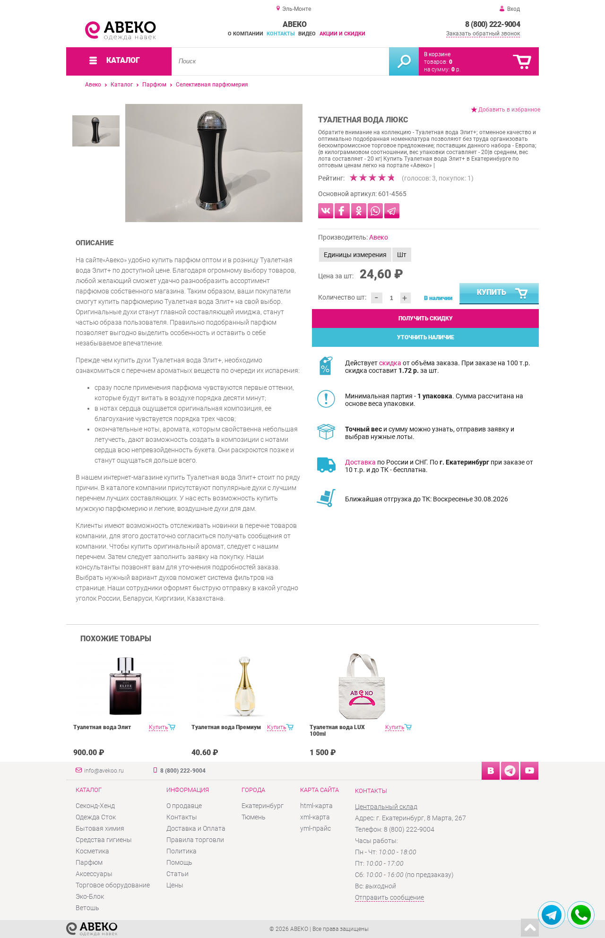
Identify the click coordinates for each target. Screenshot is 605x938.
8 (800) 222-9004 (492, 24)
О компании (245, 34)
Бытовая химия (100, 828)
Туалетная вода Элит (102, 727)
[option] (213, 163)
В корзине (437, 54)
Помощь (179, 862)
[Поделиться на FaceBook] (342, 210)
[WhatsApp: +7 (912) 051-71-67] (581, 915)
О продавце (184, 805)
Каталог (122, 84)
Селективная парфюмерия (212, 84)
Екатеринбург (263, 805)
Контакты (281, 34)
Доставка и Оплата (195, 828)
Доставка (360, 462)
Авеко (93, 84)
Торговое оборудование (113, 885)
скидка (390, 363)
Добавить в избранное (509, 109)
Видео (307, 34)
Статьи (177, 874)
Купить (491, 292)
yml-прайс (315, 828)
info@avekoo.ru (104, 770)
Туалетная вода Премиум (226, 727)
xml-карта (315, 817)
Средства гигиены (104, 839)
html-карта (316, 805)
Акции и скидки (342, 34)
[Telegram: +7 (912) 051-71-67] (551, 915)
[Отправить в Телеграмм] (391, 210)
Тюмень (254, 817)
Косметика (92, 851)
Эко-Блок (90, 896)
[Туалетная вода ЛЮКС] (213, 163)
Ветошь (87, 908)
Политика (181, 851)
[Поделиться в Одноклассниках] (358, 210)
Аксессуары (94, 874)
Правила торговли (195, 839)
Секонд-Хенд (95, 805)
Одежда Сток (96, 817)
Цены (174, 885)
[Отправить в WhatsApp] (375, 210)
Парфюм (154, 84)
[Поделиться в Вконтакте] (325, 210)
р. (456, 69)
